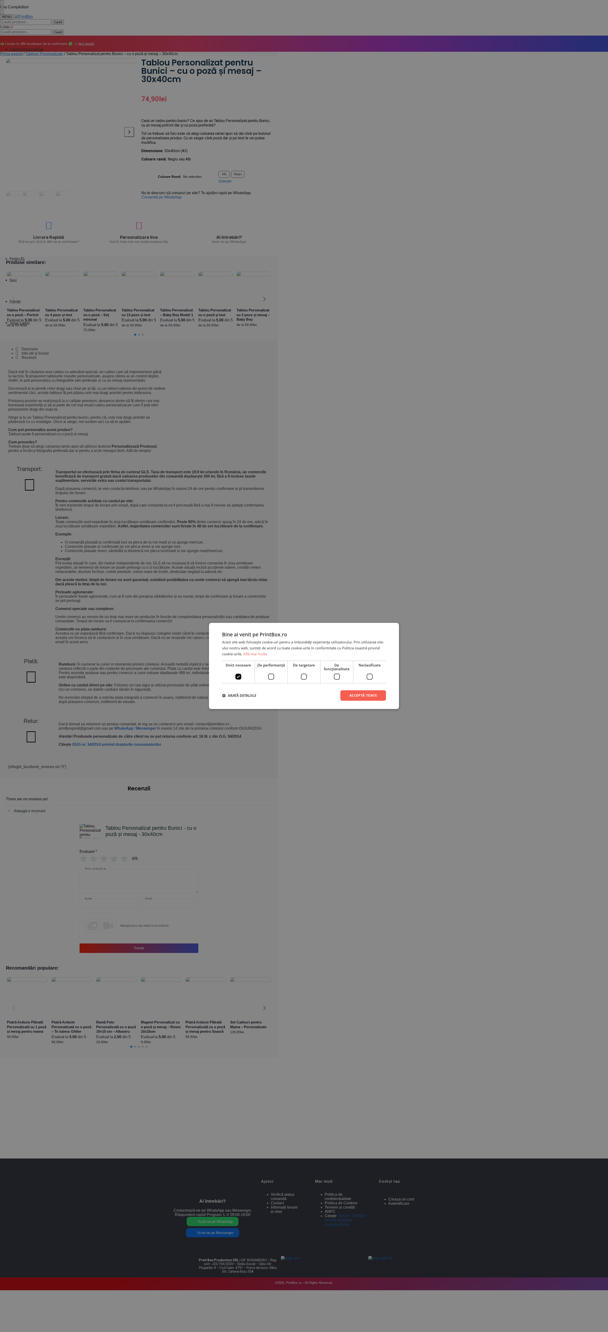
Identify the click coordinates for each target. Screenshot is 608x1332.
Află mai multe (255, 654)
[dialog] (304, 666)
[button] (239, 695)
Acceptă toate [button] (363, 695)
